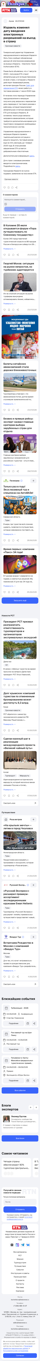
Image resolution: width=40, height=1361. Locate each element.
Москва (6, 953)
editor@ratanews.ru (20, 1323)
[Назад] (31, 1107)
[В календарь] (28, 1023)
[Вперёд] (36, 1107)
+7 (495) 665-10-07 (20, 1306)
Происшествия (20, 1277)
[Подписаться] (33, 480)
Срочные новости (12, 46)
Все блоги (20, 1138)
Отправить (20, 1209)
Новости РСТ (8, 615)
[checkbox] (4, 1215)
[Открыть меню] (36, 10)
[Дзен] (12, 1245)
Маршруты (24, 776)
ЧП (6, 665)
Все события (20, 1090)
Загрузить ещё (20, 600)
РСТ (20, 1255)
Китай (5, 772)
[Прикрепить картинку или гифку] (20, 204)
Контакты (20, 1284)
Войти (26, 10)
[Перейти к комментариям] (12, 187)
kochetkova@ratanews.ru (20, 1300)
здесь (31, 156)
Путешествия (8, 812)
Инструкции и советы (20, 1273)
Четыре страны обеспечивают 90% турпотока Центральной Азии (16, 1166)
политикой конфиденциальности (19, 1218)
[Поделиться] (16, 187)
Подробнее (13, 1023)
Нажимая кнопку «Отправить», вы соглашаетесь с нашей (19, 1216)
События (20, 1270)
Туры (7, 520)
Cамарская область (11, 517)
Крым (5, 707)
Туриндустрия (20, 1262)
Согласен (20, 1355)
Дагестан (7, 661)
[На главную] (9, 10)
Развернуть (8, 249)
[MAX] (17, 1245)
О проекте (20, 1280)
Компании (20, 1291)
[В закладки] (8, 187)
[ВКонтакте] (28, 1245)
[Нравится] (4, 187)
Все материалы (20, 1252)
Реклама (20, 1287)
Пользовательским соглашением (15, 1351)
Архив (11, 21)
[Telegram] (22, 1245)
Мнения (20, 1259)
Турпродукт (10, 776)
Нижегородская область (13, 852)
